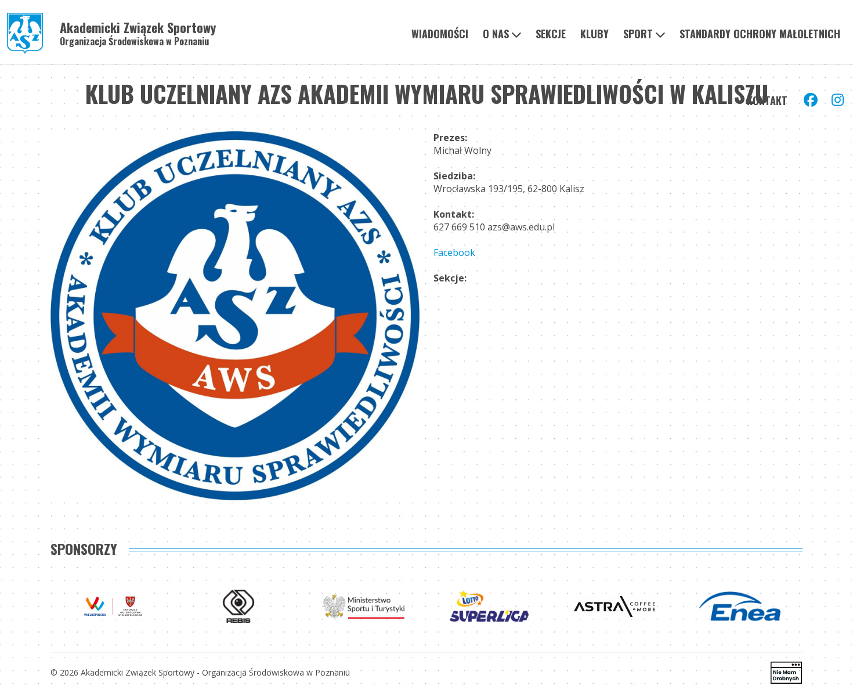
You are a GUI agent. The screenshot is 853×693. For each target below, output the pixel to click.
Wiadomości (439, 33)
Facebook (454, 252)
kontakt (767, 100)
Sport (638, 33)
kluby (594, 33)
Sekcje (551, 33)
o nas (496, 33)
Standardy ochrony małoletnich (759, 33)
